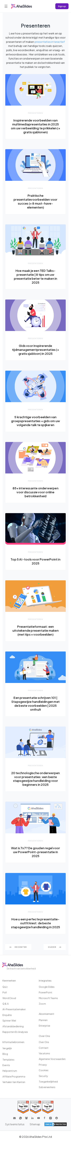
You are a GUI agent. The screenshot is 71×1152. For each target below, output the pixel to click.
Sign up (62, 6)
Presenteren (35, 113)
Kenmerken (9, 980)
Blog (5, 1053)
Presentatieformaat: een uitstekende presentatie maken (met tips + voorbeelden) (35, 630)
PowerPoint (45, 992)
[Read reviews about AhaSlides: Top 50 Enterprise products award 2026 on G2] (47, 1107)
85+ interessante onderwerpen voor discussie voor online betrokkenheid (35, 492)
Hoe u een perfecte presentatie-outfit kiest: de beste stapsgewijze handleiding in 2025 (35, 923)
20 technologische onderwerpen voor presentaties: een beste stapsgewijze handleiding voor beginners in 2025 (35, 779)
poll (4, 992)
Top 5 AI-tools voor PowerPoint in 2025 (35, 561)
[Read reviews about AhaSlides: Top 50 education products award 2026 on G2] (35, 1107)
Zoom (42, 1003)
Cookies (43, 1070)
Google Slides (47, 986)
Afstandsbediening (13, 1026)
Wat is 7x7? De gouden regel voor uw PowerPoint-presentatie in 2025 (35, 852)
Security (43, 1075)
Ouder (52, 947)
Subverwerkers (47, 1087)
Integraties (45, 980)
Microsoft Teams (48, 998)
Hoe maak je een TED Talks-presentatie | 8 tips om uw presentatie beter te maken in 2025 (35, 276)
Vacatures (44, 1053)
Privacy (43, 1064)
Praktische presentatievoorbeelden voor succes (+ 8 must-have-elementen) (35, 201)
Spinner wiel (9, 1020)
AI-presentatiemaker (14, 1009)
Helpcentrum (9, 1070)
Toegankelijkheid (48, 1081)
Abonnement (46, 1013)
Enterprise (44, 1025)
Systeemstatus (15, 1124)
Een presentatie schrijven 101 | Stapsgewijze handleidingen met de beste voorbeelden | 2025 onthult (35, 703)
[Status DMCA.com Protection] (56, 1124)
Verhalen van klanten (13, 1082)
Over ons (44, 1042)
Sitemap (35, 1124)
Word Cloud (9, 998)
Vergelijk (7, 1048)
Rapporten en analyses (15, 1031)
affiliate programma (13, 1076)
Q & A (5, 1003)
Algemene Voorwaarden (52, 1058)
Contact (43, 1047)
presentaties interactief (50, 41)
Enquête (7, 1014)
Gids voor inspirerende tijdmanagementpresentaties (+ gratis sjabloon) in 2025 (35, 349)
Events (6, 1065)
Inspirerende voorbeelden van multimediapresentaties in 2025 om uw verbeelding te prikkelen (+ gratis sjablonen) (35, 126)
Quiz (5, 986)
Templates (8, 1059)
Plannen (43, 1020)
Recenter (20, 947)
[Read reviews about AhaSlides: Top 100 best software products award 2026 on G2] (23, 1107)
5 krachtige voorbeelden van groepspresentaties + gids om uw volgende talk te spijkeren (35, 421)
